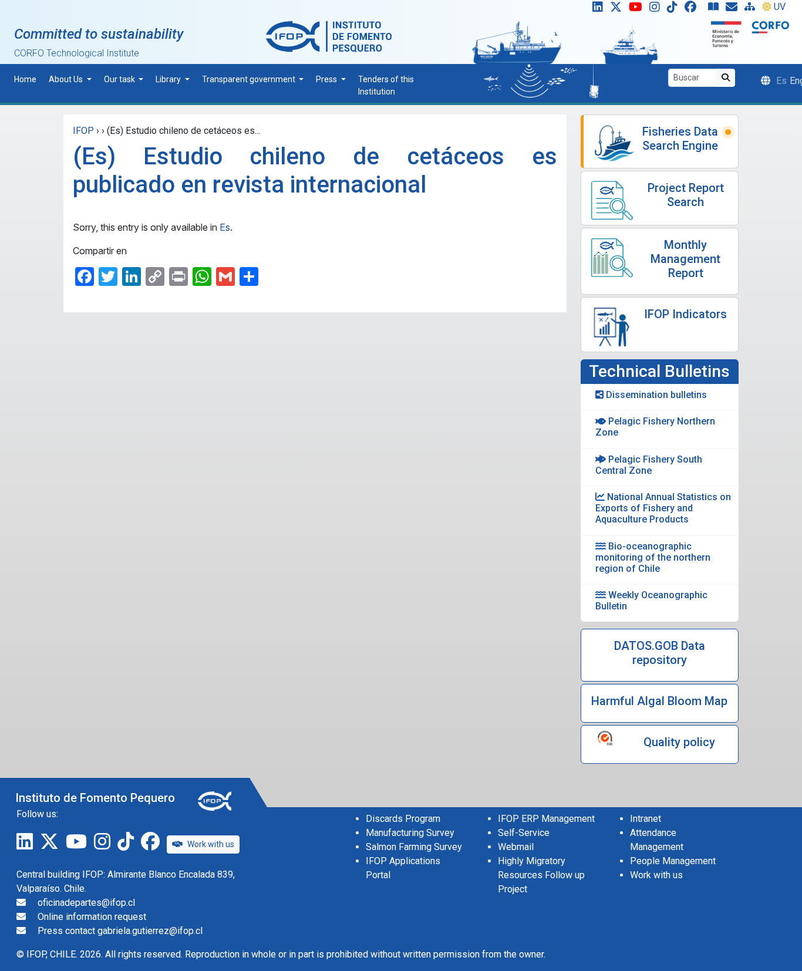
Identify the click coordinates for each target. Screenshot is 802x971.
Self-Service (524, 832)
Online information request (92, 916)
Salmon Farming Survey (414, 846)
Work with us (210, 844)
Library (169, 79)
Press (327, 79)
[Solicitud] (734, 9)
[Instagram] (657, 9)
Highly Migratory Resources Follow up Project (541, 875)
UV (780, 6)
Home (25, 79)
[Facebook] (695, 9)
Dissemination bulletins (655, 394)
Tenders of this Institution (386, 85)
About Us (67, 79)
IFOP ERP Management (546, 818)
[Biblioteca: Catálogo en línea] (715, 9)
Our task (120, 79)
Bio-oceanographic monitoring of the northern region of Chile (652, 557)
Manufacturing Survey (410, 832)
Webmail (516, 846)
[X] (618, 9)
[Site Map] (752, 9)
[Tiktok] (674, 9)
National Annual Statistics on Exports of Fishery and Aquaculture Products (663, 508)
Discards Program (403, 818)
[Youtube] (638, 9)
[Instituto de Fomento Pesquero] (329, 36)
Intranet (645, 818)
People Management (673, 861)
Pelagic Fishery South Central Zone (648, 465)
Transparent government (249, 79)
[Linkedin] (595, 9)
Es (225, 227)
